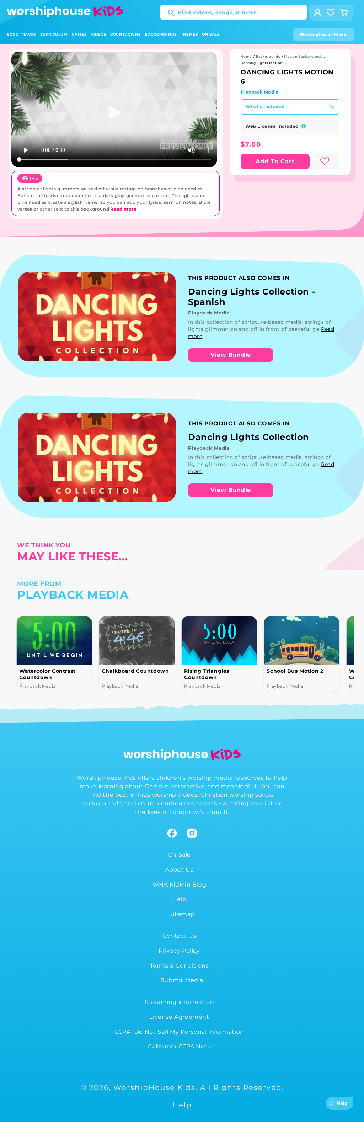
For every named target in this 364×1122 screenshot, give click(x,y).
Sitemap (182, 914)
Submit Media (182, 980)
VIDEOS (98, 34)
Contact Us (179, 935)
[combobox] (233, 12)
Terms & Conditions (179, 965)
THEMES (189, 34)
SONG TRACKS (21, 34)
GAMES (79, 34)
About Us (179, 869)
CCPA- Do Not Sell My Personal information (179, 1031)
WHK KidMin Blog (179, 884)
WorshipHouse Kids (154, 1087)
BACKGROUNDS (161, 34)
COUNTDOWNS (125, 34)
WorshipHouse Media (324, 34)
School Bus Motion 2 (295, 671)
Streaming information (179, 1002)
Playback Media (259, 92)
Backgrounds (268, 56)
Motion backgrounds (303, 56)
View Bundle (230, 354)
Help (179, 899)
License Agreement (179, 1016)
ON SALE (211, 34)
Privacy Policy (179, 950)
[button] (21, 34)
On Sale (179, 854)
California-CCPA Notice (182, 1046)
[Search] (168, 13)
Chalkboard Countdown (135, 671)
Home (246, 56)
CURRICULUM (54, 34)
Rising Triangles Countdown (206, 674)
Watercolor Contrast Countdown (47, 674)
